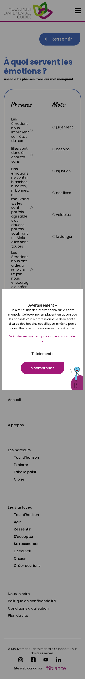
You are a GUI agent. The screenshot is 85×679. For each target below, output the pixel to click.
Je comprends (41, 368)
